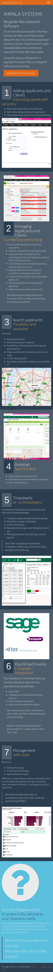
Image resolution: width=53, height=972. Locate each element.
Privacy (34, 967)
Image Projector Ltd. (12, 2)
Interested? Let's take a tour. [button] (21, 73)
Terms (4, 969)
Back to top (46, 967)
